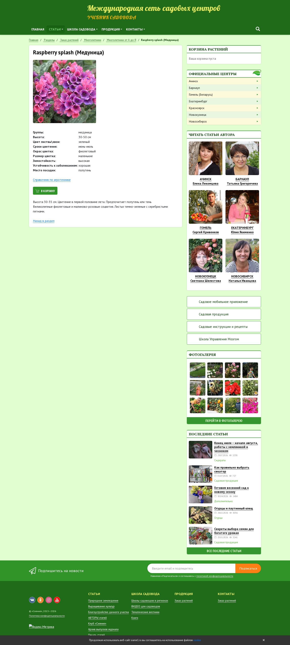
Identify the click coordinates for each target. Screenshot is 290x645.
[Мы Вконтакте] (32, 600)
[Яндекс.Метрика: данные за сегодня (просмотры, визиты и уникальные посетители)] (41, 626)
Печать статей (96, 635)
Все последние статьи (224, 551)
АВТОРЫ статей (97, 618)
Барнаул (194, 88)
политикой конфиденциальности (214, 575)
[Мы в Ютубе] (57, 600)
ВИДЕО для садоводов (145, 606)
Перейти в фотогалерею (223, 420)
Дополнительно (223, 501)
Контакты (134, 29)
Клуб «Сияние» (97, 623)
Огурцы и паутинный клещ (233, 508)
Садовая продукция (213, 314)
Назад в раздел (43, 221)
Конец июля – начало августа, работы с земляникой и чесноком (236, 447)
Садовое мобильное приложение (223, 302)
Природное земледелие (103, 600)
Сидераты (220, 460)
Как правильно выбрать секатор (231, 469)
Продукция (111, 29)
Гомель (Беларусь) (201, 94)
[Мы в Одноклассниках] (40, 600)
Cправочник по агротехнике (52, 180)
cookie (197, 640)
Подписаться (248, 568)
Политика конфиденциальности (47, 615)
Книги (134, 618)
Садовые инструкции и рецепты (223, 326)
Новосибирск (198, 121)
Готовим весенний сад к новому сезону (231, 490)
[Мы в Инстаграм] (49, 600)
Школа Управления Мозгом (219, 339)
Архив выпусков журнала (103, 629)
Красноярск (196, 108)
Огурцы (218, 518)
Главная (37, 29)
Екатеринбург (198, 101)
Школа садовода (81, 29)
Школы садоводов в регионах (149, 600)
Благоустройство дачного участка (108, 612)
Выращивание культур (101, 606)
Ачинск (193, 81)
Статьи (55, 29)
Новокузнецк (197, 115)
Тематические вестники (145, 612)
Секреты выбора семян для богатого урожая (234, 531)
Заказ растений (184, 600)
